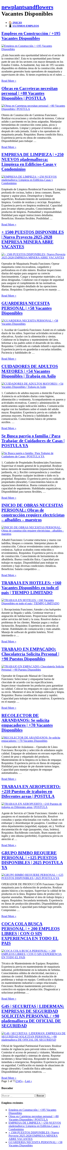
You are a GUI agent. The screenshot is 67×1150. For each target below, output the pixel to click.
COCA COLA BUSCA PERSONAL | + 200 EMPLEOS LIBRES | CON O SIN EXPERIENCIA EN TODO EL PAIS (30, 933)
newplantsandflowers (27, 7)
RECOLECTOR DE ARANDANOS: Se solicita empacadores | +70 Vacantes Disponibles (27, 722)
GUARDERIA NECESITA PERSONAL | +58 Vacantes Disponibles (26, 308)
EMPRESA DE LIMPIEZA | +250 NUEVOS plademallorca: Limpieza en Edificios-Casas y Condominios (32, 161)
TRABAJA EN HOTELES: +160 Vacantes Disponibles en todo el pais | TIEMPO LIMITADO (31, 587)
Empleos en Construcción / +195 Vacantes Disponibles (30, 36)
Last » (28, 1081)
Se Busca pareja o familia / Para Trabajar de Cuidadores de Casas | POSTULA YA (32, 441)
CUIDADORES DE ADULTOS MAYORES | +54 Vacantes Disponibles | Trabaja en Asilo (29, 371)
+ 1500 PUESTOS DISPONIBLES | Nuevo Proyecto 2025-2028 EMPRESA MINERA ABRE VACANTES (32, 239)
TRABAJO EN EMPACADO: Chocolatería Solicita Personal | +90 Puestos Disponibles (30, 654)
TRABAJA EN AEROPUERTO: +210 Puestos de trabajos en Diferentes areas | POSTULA (31, 791)
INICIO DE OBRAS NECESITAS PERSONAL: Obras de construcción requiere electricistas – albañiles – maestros (32, 512)
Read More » (8, 80)
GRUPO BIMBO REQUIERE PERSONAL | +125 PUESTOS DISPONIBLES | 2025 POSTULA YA (32, 860)
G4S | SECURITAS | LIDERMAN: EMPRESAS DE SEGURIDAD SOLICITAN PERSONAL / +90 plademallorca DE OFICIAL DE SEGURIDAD (32, 1016)
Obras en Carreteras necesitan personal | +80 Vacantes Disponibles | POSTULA (29, 93)
